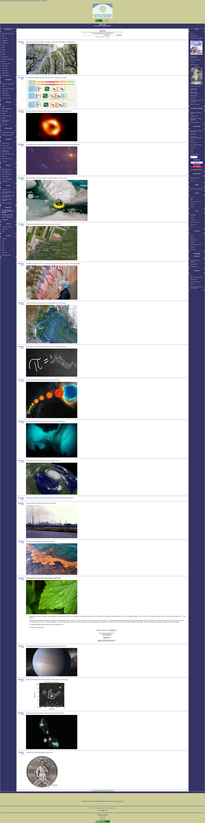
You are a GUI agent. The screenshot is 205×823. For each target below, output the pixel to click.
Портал (2, 0)
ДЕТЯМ (8, 223)
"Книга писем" (5, 90)
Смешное (192, 206)
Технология (193, 147)
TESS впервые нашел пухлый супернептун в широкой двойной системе (46, 646)
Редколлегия (193, 215)
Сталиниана (4, 161)
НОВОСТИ (196, 270)
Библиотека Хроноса (195, 177)
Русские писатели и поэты (196, 244)
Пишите (19, 0)
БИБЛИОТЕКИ (197, 173)
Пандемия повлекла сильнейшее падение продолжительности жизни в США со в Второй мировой (53, 263)
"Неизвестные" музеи (6, 115)
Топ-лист (37, 0)
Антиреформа (193, 134)
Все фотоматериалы (6, 255)
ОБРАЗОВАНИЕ (197, 126)
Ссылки (106, 807)
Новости (24, 0)
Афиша (3, 35)
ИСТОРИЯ (8, 139)
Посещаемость (193, 239)
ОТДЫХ (197, 193)
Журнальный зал (5, 75)
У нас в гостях (5, 68)
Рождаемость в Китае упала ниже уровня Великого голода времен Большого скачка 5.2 (50, 497)
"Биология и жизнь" (194, 122)
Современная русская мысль (8, 132)
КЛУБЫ (8, 185)
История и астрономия (195, 59)
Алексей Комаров (104, 815)
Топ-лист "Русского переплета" (194, 261)
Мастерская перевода (7, 203)
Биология (192, 140)
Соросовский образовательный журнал (196, 137)
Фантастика (4, 229)
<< (91, 790)
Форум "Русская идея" (7, 174)
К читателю (4, 38)
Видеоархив (4, 124)
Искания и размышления (7, 59)
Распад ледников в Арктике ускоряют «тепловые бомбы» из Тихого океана (46, 178)
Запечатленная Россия (7, 158)
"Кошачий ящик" (5, 93)
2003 (3, 241)
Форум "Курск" (5, 176)
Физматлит (192, 98)
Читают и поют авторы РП (196, 188)
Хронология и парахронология (5, 151)
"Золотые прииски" (6, 95)
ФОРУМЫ (8, 165)
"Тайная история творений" (8, 88)
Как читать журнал (194, 222)
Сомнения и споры (6, 63)
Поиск (191, 235)
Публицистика (5, 42)
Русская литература (194, 154)
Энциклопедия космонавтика (193, 89)
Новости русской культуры (8, 33)
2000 (3, 247)
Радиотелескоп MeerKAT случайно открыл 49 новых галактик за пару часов (47, 679)
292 (95, 790)
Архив (103, 807)
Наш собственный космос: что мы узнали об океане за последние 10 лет (45, 421)
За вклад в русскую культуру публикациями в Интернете (8, 211)
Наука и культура (194, 64)
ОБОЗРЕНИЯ (8, 79)
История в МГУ (5, 145)
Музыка (3, 113)
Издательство (5, 70)
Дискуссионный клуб (6, 169)
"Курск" (3, 45)
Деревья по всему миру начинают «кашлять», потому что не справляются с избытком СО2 (51, 41)
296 (104, 790)
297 (106, 790)
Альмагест (4, 156)
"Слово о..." (4, 86)
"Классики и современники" (8, 83)
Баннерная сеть (193, 264)
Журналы (192, 242)
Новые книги (5, 66)
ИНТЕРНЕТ (197, 256)
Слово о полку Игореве (7, 148)
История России (5, 143)
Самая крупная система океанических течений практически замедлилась (46, 303)
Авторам (192, 217)
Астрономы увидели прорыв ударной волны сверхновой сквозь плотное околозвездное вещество (52, 144)
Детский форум (5, 181)
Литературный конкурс (7, 214)
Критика (4, 61)
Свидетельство (100, 32)
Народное (192, 204)
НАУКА (197, 29)
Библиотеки (193, 249)
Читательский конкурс (7, 217)
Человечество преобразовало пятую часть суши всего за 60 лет (43, 224)
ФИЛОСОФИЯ (8, 128)
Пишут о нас (193, 224)
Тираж (191, 226)
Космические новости (195, 86)
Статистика (110, 807)
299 (110, 790)
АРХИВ (8, 235)
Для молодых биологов (196, 169)
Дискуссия (44, 0)
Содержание (8, 0)
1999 (3, 250)
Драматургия (5, 56)
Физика (192, 149)
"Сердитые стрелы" (6, 98)
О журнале (192, 219)
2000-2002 (196, 66)
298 (108, 790)
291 (93, 790)
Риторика (4, 118)
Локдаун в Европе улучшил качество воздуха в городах (41, 503)
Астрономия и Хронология (8, 154)
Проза (3, 52)
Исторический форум (7, 178)
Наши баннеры (193, 266)
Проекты (192, 237)
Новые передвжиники (7, 108)
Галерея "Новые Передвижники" (102, 810)
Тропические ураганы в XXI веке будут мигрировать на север (43, 460)
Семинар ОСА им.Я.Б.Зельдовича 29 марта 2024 (39, 752)
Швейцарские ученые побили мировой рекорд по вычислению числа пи (46, 346)
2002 (3, 243)
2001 (3, 245)
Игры (191, 199)
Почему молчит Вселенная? (196, 38)
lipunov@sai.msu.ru (118, 801)
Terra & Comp (39, 627)
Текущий (4, 238)
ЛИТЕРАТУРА (8, 29)
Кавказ (3, 47)
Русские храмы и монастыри (5, 121)
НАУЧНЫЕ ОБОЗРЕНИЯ (197, 108)
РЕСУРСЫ (196, 231)
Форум (3, 231)
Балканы (4, 49)
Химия (191, 151)
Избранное (192, 246)
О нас (14, 0)
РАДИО (197, 184)
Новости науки (193, 279)
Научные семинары (194, 104)
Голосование (31, 0)
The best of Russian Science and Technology (196, 287)
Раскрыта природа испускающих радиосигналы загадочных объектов (45, 713)
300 (112, 790)
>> (114, 790)
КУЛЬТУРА (8, 102)
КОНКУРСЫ (8, 207)
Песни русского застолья (195, 201)
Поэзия (3, 54)
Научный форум (5, 171)
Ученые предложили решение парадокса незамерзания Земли (43, 379)
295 (101, 790)
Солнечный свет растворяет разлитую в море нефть (40, 541)
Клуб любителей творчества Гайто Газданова (8, 196)
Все (191, 274)
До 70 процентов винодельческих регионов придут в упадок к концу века (46, 77)
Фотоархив (4, 252)
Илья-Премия (5, 219)
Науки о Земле (193, 142)
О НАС (196, 210)
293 (97, 790)
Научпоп (192, 180)
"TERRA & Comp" (194, 116)
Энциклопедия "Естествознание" (194, 92)
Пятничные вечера (6, 189)
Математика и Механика (195, 144)
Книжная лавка (5, 73)
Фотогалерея (5, 111)
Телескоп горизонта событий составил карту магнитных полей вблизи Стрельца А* (49, 111)
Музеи (191, 197)
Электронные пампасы (7, 226)
